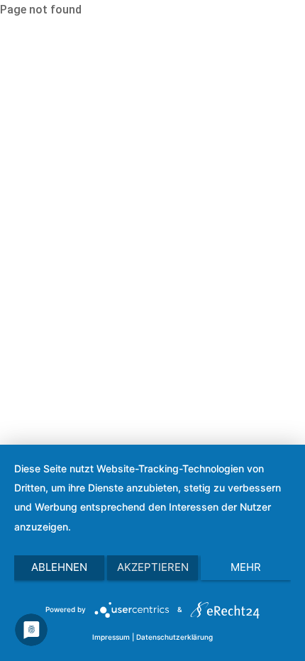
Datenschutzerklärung (174, 637)
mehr (246, 567)
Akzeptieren (153, 567)
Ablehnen (59, 567)
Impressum (111, 637)
